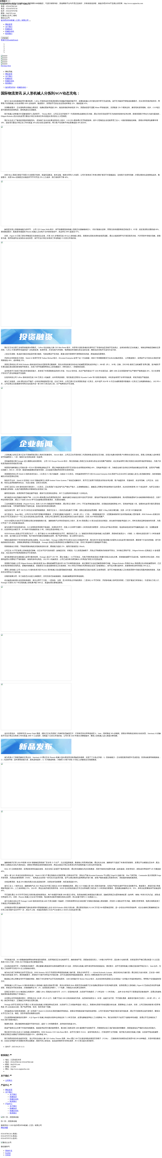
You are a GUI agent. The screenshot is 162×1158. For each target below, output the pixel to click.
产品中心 (8, 1104)
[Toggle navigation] (30, 20)
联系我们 (8, 34)
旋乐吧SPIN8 (10, 87)
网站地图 (4, 1128)
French (15, 40)
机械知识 (8, 29)
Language (5, 38)
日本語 (8, 1155)
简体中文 (4, 40)
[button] (4, 66)
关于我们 (8, 27)
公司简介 (8, 1080)
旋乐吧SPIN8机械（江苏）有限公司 (15, 20)
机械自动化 (9, 31)
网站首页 (8, 24)
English (10, 40)
